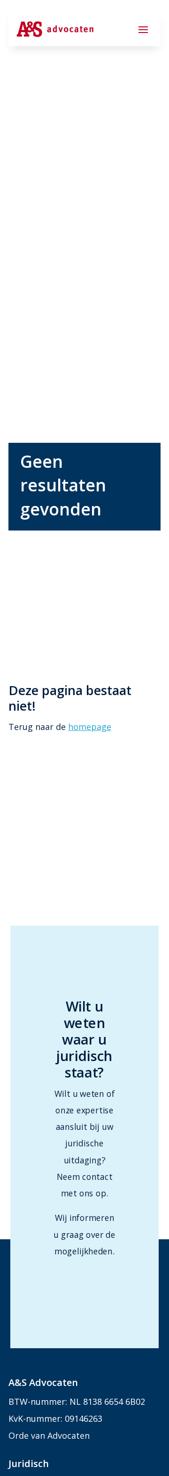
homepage (89, 726)
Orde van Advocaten (49, 1435)
